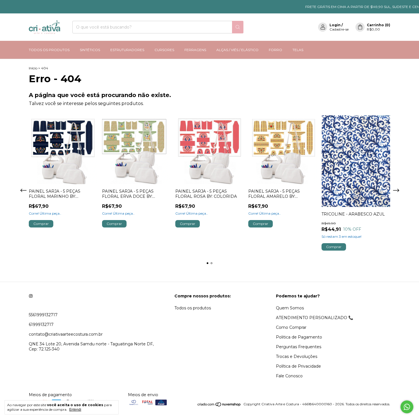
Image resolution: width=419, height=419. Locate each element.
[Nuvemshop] (219, 405)
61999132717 (41, 324)
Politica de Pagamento (299, 337)
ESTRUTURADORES (127, 50)
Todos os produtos (192, 308)
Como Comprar (291, 327)
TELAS (297, 50)
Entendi (75, 410)
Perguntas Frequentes (298, 346)
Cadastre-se (339, 29)
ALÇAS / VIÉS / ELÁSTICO (237, 50)
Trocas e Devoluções (296, 356)
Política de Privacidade (298, 366)
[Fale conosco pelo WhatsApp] (406, 406)
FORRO (275, 50)
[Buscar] (237, 27)
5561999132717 (43, 314)
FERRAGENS (195, 50)
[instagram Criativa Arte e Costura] (31, 296)
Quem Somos (290, 308)
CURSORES (164, 50)
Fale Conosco (289, 375)
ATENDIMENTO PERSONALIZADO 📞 (314, 317)
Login (335, 25)
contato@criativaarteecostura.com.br (66, 334)
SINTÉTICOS (90, 50)
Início (33, 68)
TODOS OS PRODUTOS (49, 50)
